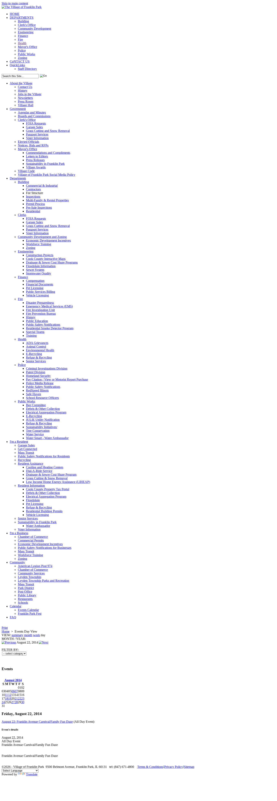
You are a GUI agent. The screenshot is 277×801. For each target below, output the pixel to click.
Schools (23, 602)
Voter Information (37, 138)
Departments (18, 178)
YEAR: (21, 638)
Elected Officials (28, 141)
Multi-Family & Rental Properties (47, 200)
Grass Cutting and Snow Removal (48, 130)
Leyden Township (29, 577)
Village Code (26, 171)
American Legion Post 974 (35, 566)
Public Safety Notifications (43, 324)
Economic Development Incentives (48, 240)
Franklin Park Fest (29, 613)
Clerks (22, 215)
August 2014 (13, 680)
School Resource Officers (42, 397)
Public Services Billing (40, 291)
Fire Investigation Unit (40, 310)
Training (31, 335)
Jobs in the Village (29, 94)
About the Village (21, 83)
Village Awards (36, 167)
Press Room (25, 101)
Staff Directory (27, 69)
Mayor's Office (27, 47)
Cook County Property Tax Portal (47, 489)
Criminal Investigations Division (46, 368)
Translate (32, 774)
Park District (26, 588)
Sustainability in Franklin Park (45, 163)
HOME (14, 14)
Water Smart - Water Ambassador (47, 438)
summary (17, 635)
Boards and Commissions (34, 116)
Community (17, 562)
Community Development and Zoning (42, 237)
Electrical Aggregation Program (46, 412)
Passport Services (37, 134)
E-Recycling (34, 354)
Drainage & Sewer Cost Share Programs (52, 262)
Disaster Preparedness (40, 302)
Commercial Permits (31, 540)
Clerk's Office (27, 25)
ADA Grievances (37, 343)
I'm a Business (19, 533)
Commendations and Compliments (48, 152)
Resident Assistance (30, 463)
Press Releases (35, 160)
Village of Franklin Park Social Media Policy (46, 174)
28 (16, 702)
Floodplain (33, 500)
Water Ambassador (38, 525)
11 (6, 695)
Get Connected (27, 449)
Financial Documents (39, 284)
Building (23, 21)
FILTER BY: (10, 649)
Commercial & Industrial (42, 185)
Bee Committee (36, 405)
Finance (23, 36)
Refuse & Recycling (39, 357)
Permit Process (35, 204)
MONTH (8, 638)
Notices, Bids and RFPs (33, 145)
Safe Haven (33, 394)
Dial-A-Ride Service (39, 471)
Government (18, 109)
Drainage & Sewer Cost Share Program (51, 474)
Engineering (25, 32)
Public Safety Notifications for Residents (44, 456)
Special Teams (35, 332)
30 (22, 702)
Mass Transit (26, 452)
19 (9, 698)
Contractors (33, 189)
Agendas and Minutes (32, 112)
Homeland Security (38, 376)
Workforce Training (38, 244)
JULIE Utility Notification (43, 419)
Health (22, 43)
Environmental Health (40, 350)
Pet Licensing (34, 288)
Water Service (35, 434)
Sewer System (35, 269)
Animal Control (36, 346)
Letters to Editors (37, 156)
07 (16, 691)
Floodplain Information (41, 266)
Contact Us (25, 87)
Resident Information (31, 485)
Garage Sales (34, 127)
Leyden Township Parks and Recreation (43, 580)
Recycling (24, 460)
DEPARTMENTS (21, 17)
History (22, 90)
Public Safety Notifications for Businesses (44, 547)
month (28, 635)
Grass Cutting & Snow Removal (47, 478)
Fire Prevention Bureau (41, 313)
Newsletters (25, 98)
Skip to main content (15, 3)
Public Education (37, 321)
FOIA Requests (36, 123)
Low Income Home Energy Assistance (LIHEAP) (58, 482)
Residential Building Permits (44, 511)
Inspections (33, 196)
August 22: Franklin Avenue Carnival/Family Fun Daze (37, 721)
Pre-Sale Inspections (39, 207)
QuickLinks (17, 65)
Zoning (22, 58)
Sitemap (189, 766)
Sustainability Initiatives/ (41, 427)
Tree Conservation (37, 430)
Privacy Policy (173, 766)
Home (6, 631)
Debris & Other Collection (43, 408)
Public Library (27, 595)
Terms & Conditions (150, 766)
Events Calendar (28, 610)
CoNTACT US (20, 61)
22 (19, 698)
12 (9, 695)
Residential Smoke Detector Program (49, 328)
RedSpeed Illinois (37, 390)
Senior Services (36, 361)
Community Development (34, 28)
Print (5, 628)
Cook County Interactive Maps (45, 258)
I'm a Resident (19, 441)
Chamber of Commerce (33, 536)
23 (22, 698)
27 (13, 702)
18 (6, 698)
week (36, 635)
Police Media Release (40, 383)
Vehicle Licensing (37, 295)
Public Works (26, 54)
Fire (20, 39)
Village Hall (25, 105)
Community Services (31, 573)
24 (3, 702)
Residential (33, 211)
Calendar (15, 606)
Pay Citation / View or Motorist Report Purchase (57, 379)
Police (22, 50)
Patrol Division (35, 372)
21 (16, 698)
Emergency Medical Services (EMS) (49, 306)
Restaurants (25, 599)
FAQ (13, 617)
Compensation (35, 280)
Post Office (25, 591)
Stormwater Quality (38, 273)
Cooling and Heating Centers (44, 467)
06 (13, 691)
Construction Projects (39, 255)
